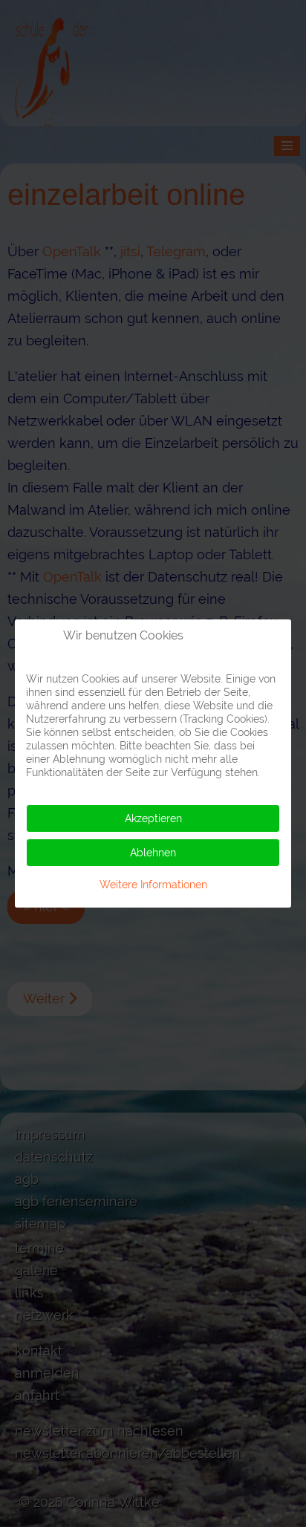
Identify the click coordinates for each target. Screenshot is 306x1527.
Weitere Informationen (153, 885)
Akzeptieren (153, 818)
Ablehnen (153, 853)
